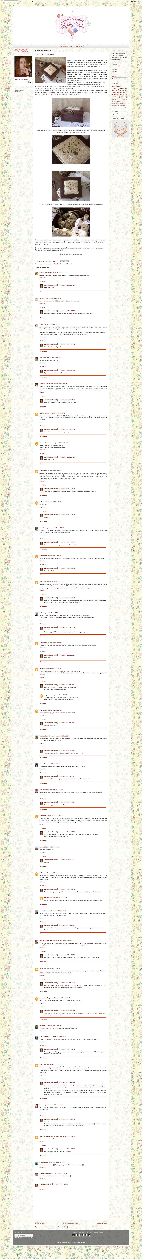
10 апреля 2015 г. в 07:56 (67, 344)
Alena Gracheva (45, 911)
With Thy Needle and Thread (63, 264)
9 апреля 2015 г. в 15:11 (53, 298)
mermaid (42, 1025)
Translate (29, 1237)
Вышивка (114, 71)
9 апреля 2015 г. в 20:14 (53, 668)
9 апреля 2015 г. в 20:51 (54, 710)
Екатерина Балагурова (47, 940)
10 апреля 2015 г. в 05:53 (54, 815)
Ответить (42, 277)
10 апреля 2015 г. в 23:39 (59, 695)
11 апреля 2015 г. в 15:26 (58, 1036)
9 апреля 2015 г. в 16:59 (54, 555)
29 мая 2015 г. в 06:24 (60, 1173)
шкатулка (50, 264)
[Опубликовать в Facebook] (67, 261)
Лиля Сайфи (44, 1162)
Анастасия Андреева (47, 998)
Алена (42, 847)
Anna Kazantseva (50, 285)
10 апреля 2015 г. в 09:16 (52, 847)
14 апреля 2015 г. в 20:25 (67, 1010)
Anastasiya (43, 1105)
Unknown (43, 470)
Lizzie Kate (122, 105)
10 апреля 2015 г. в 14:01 (58, 911)
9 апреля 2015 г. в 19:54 (50, 613)
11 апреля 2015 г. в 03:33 (62, 998)
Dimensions (114, 105)
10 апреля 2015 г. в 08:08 (67, 598)
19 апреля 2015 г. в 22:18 (57, 1162)
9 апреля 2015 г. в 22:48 (62, 736)
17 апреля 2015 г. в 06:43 (67, 1136)
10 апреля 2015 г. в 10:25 (67, 889)
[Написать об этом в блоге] (63, 261)
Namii (41, 324)
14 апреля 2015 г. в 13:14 (55, 1105)
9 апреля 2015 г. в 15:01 (60, 272)
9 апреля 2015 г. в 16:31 (54, 502)
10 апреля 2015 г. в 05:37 (56, 789)
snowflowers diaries (119, 101)
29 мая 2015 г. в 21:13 (61, 1184)
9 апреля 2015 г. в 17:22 (59, 581)
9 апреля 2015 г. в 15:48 (60, 383)
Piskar (42, 968)
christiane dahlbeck (118, 98)
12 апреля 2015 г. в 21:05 (54, 1064)
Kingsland (125, 99)
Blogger (83, 1242)
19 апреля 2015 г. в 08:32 (67, 1149)
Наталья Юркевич (46, 383)
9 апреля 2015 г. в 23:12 (52, 764)
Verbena (42, 357)
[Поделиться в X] (65, 261)
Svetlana (42, 298)
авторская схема (117, 87)
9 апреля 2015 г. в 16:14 (54, 470)
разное (114, 76)
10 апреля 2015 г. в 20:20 (52, 968)
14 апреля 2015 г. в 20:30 (67, 1119)
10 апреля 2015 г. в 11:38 (59, 897)
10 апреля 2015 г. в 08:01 (67, 542)
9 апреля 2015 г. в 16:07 (60, 443)
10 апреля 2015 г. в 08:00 (67, 488)
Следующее (40, 1223)
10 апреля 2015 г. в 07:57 (67, 399)
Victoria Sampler (118, 96)
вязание (114, 74)
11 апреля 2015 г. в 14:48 (54, 1025)
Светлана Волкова (46, 1173)
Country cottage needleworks (119, 103)
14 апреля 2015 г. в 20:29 (67, 1082)
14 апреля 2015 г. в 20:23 (67, 955)
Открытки (79, 46)
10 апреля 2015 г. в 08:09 (67, 627)
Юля (53, 92)
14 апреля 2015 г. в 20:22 (67, 925)
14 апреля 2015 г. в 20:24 (67, 982)
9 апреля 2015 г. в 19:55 (54, 642)
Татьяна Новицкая (46, 443)
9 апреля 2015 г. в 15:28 (53, 357)
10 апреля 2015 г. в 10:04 (54, 873)
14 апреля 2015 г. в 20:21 (67, 859)
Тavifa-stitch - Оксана (47, 736)
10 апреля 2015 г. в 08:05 (67, 568)
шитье (113, 78)
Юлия (42, 764)
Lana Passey (44, 528)
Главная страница (66, 46)
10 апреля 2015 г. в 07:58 (67, 429)
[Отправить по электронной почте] (61, 261)
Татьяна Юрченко (45, 581)
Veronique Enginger (118, 94)
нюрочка (42, 668)
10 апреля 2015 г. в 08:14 (67, 832)
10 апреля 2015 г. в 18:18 (64, 940)
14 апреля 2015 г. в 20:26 (67, 1049)
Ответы (44, 281)
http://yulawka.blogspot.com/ (49, 1136)
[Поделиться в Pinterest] (68, 261)
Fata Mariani (44, 789)
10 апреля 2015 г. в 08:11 (67, 684)
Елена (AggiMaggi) (46, 272)
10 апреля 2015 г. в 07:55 (67, 285)
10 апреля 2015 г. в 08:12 (67, 776)
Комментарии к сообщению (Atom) (57, 1227)
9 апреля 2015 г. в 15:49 (57, 413)
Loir (41, 613)
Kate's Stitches (44, 1036)
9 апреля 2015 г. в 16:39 (56, 528)
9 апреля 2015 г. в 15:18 (51, 324)
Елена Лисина (44, 413)
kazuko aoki (115, 99)
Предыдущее (101, 1223)
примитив (43, 264)
